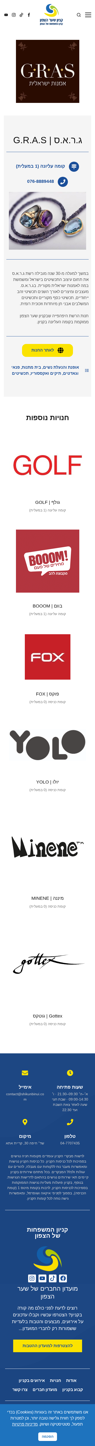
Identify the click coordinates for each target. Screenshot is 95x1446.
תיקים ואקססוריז (46, 373)
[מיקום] (25, 1122)
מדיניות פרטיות (25, 1424)
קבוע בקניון (72, 1389)
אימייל (25, 1087)
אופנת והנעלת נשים (61, 367)
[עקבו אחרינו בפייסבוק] (63, 1278)
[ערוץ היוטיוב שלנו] (42, 1278)
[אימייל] (25, 1073)
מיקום (25, 1136)
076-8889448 (40, 181)
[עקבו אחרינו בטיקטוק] (53, 1278)
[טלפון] (70, 1122)
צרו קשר (20, 1389)
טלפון (69, 1136)
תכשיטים (20, 373)
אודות (71, 1380)
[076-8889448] (63, 182)
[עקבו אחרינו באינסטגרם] (32, 1278)
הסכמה (47, 1436)
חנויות (55, 1380)
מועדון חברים (45, 1389)
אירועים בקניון (32, 1380)
